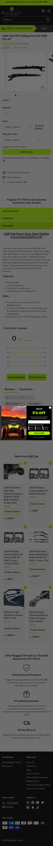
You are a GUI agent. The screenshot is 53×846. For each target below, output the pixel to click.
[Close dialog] (50, 407)
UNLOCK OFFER (39, 433)
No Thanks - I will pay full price (39, 437)
